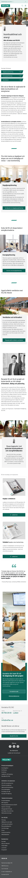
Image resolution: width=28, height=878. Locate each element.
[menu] (25, 5)
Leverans (3, 847)
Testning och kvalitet (6, 824)
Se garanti (4, 849)
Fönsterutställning (6, 785)
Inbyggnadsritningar (6, 808)
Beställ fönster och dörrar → (7, 1)
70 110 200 (5, 868)
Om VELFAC (4, 817)
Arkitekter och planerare (8, 781)
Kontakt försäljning (6, 793)
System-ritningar (5, 806)
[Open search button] (22, 5)
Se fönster (4, 770)
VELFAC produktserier (7, 783)
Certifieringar (5, 828)
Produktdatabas (5, 800)
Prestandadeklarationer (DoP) (9, 804)
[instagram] (18, 746)
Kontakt (3, 841)
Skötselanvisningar (6, 813)
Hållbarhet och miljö (6, 822)
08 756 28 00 (6, 713)
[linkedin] (14, 746)
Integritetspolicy (5, 832)
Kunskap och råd (5, 791)
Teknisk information (6, 798)
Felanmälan (4, 845)
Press (2, 830)
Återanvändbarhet (6, 826)
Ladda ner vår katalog (7, 774)
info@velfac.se (7, 720)
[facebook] (10, 746)
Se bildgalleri (4, 768)
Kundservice (4, 839)
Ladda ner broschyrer (14, 753)
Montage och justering (7, 811)
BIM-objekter (4, 802)
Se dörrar (3, 772)
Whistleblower (5, 834)
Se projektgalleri (5, 789)
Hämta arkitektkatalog (7, 787)
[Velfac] (5, 5)
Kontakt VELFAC (5, 874)
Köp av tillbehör (5, 843)
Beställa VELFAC (5, 776)
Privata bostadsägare (7, 765)
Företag (3, 820)
